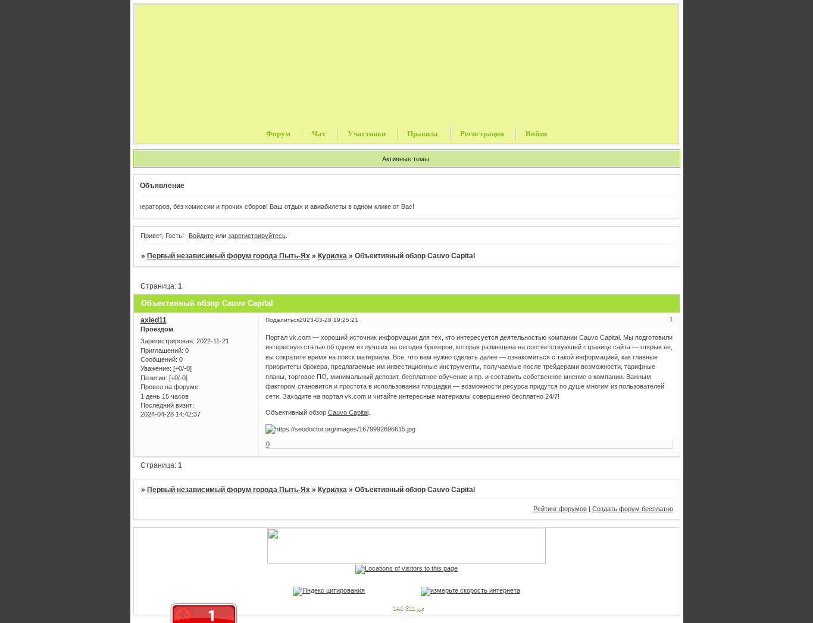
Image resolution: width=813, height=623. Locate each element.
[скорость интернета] (470, 590)
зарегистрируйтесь (257, 235)
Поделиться (282, 320)
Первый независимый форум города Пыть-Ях (228, 256)
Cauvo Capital (348, 412)
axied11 (153, 320)
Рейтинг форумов (560, 508)
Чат (319, 133)
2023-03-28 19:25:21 (328, 320)
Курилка (332, 256)
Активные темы (405, 158)
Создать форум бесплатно (632, 508)
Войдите (201, 235)
